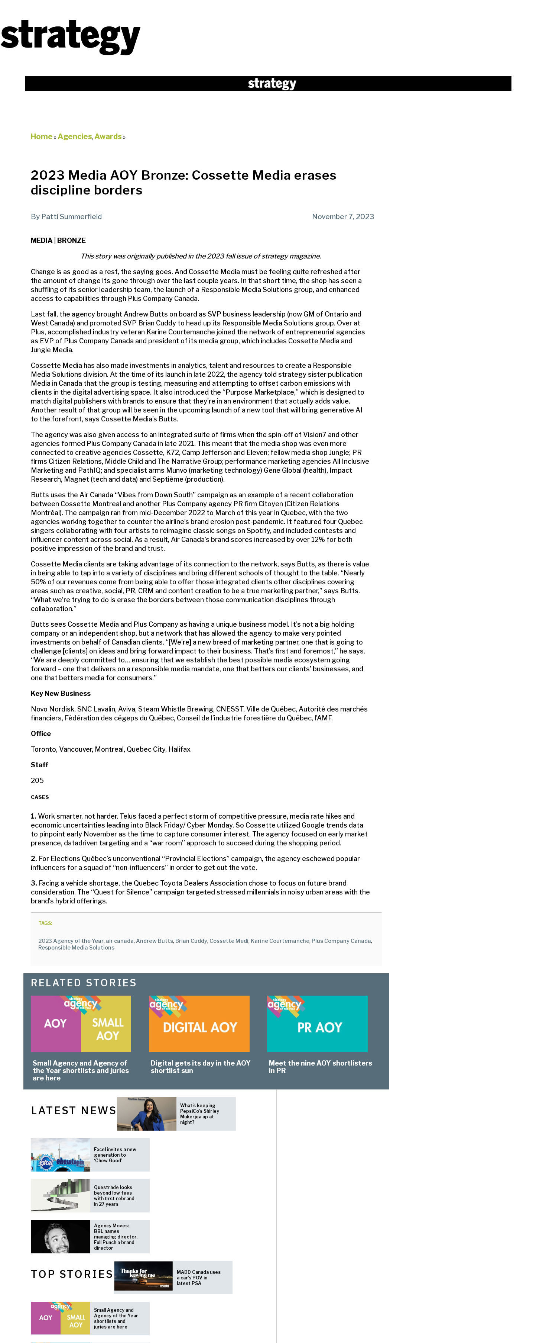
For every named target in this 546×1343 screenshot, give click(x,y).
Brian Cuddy (191, 941)
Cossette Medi (228, 941)
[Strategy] (70, 54)
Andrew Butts (154, 941)
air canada (120, 941)
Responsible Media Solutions (76, 947)
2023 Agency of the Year (71, 941)
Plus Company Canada (341, 941)
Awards (108, 136)
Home (42, 136)
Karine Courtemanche (280, 941)
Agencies (75, 136)
